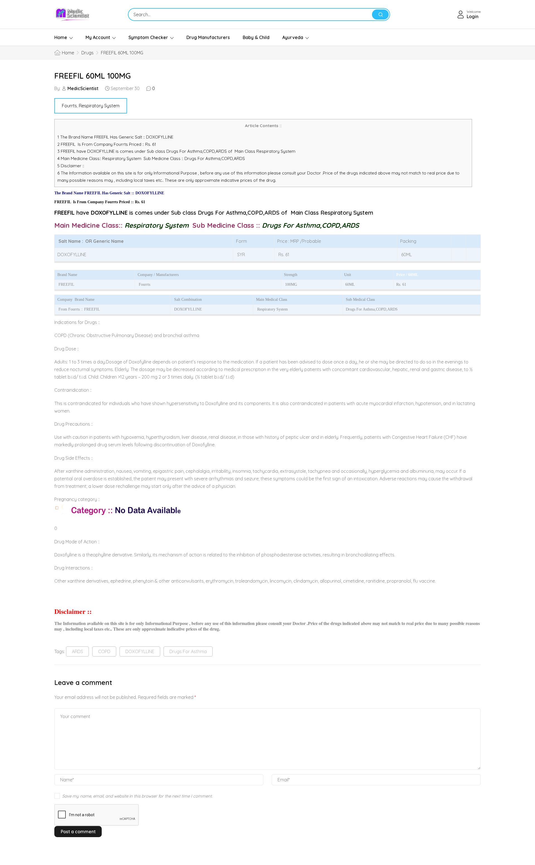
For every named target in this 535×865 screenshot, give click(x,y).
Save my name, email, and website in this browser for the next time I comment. (137, 796)
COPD (104, 651)
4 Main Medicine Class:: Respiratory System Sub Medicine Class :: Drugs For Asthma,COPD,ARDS (151, 158)
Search (380, 14)
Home (60, 37)
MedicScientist (82, 88)
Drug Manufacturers (208, 37)
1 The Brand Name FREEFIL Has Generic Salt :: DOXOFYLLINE (115, 137)
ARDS (77, 651)
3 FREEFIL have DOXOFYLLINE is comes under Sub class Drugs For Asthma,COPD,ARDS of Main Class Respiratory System (176, 151)
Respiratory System (99, 105)
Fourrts (69, 105)
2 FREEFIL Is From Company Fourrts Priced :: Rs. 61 (106, 144)
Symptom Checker (148, 37)
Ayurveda (292, 37)
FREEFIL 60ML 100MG (92, 76)
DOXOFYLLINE (139, 651)
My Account (98, 37)
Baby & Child (256, 37)
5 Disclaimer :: (70, 165)
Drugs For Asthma (188, 651)
